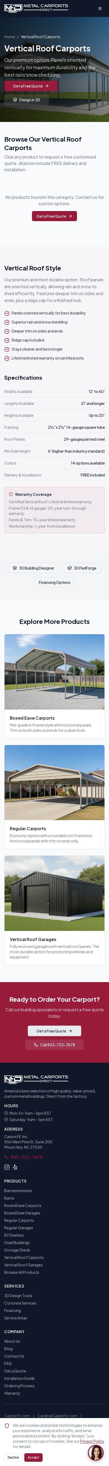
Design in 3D (29, 99)
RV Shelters (14, 1235)
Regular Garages (18, 1227)
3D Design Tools (18, 1295)
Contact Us (14, 1356)
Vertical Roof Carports (24, 1257)
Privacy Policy (92, 1441)
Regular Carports (19, 1220)
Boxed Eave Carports (22, 1205)
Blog (8, 1348)
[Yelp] (15, 1167)
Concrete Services (20, 1303)
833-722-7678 (27, 1157)
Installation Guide (19, 1378)
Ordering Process (19, 1385)
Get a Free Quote (28, 86)
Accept (33, 1457)
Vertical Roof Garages (23, 1264)
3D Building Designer (36, 568)
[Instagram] (7, 1167)
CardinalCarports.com (58, 1415)
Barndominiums (18, 1190)
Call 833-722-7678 (57, 1044)
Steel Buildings (17, 1242)
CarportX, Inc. (16, 1136)
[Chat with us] (96, 1453)
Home (9, 36)
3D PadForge (85, 568)
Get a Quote (15, 1370)
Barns (9, 1198)
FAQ (8, 1363)
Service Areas (15, 1317)
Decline (13, 1457)
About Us (12, 1341)
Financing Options (54, 582)
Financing (12, 1310)
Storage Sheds (17, 1250)
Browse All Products (21, 1272)
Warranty (12, 1393)
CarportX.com (17, 1415)
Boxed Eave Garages (22, 1212)
